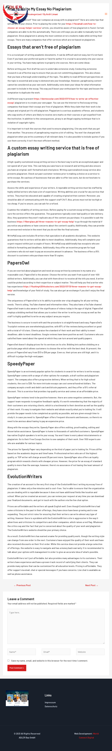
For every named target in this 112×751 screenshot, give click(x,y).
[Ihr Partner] (15, 14)
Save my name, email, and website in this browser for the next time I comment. (49, 660)
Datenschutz (51, 706)
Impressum (50, 702)
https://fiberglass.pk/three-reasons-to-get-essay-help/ (45, 221)
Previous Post (22, 585)
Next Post (91, 585)
